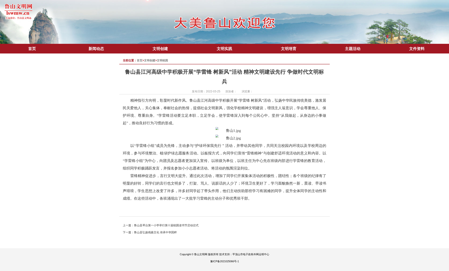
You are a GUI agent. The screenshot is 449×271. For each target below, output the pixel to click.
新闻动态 (96, 48)
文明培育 (288, 48)
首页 (32, 48)
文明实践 (224, 48)
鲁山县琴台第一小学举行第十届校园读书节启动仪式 (166, 225)
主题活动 (352, 48)
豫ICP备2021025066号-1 (224, 261)
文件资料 (417, 48)
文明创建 (160, 48)
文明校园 (162, 60)
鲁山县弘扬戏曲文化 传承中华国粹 (155, 232)
